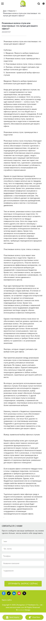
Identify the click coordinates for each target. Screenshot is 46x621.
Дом (4, 11)
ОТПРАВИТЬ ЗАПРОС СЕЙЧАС (23, 584)
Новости (11, 11)
